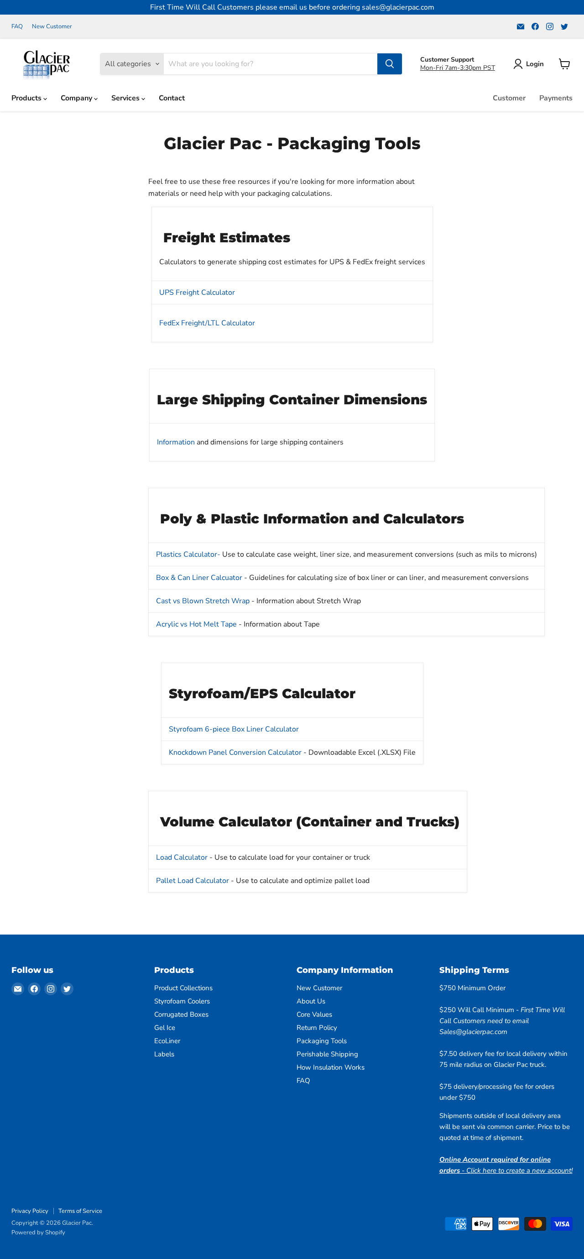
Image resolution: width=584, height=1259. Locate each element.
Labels (164, 1054)
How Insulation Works (331, 1067)
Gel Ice (164, 1027)
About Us (311, 1001)
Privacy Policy (29, 1211)
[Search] (389, 63)
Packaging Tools (322, 1040)
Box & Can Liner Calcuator (200, 578)
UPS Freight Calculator (197, 292)
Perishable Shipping (327, 1054)
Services (126, 98)
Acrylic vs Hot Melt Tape (196, 624)
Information (176, 442)
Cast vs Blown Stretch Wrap (203, 601)
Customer (509, 98)
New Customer (52, 26)
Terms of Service (80, 1211)
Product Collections (183, 988)
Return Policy (317, 1027)
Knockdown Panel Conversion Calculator (235, 752)
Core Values (314, 1014)
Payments (556, 98)
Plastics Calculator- (188, 554)
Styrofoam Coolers (182, 1001)
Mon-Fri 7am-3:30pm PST (457, 67)
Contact (172, 98)
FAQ (17, 26)
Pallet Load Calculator (192, 881)
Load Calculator (182, 857)
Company (77, 98)
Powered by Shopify (38, 1232)
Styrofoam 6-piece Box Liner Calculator (234, 729)
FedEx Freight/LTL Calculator (207, 323)
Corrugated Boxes (181, 1014)
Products (27, 98)
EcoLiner (167, 1040)
